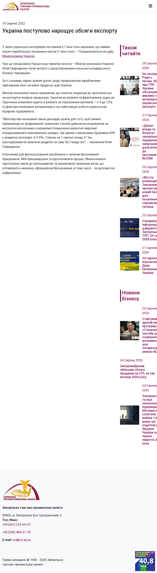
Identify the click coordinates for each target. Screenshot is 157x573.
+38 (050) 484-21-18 (16, 532)
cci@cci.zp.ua (22, 540)
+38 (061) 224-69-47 (16, 524)
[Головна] (27, 6)
